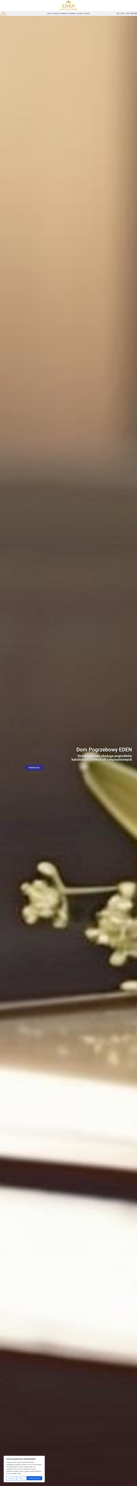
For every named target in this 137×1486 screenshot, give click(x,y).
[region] (24, 1469)
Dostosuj (11, 1478)
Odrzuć (21, 1478)
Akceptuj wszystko (34, 1478)
